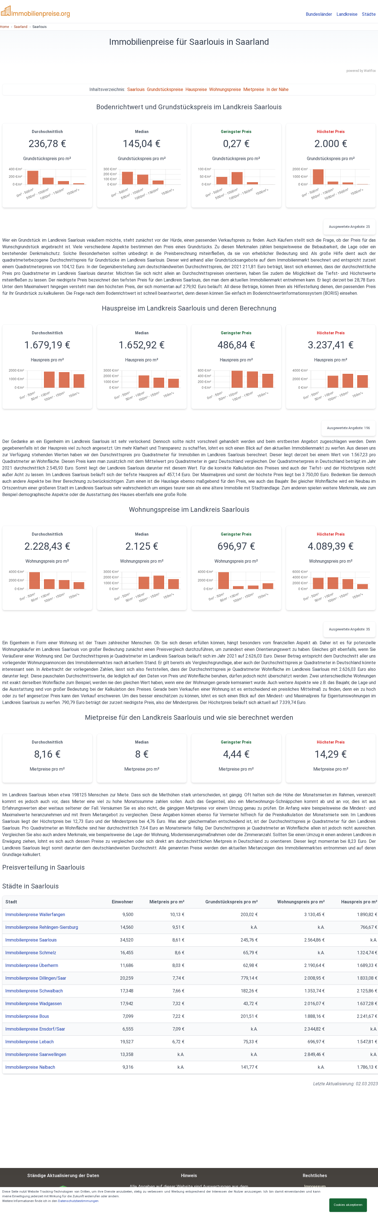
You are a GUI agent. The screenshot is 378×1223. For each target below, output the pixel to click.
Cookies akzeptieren (348, 1205)
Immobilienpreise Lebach (29, 1041)
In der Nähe (277, 89)
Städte (369, 14)
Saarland (20, 27)
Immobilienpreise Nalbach (30, 1067)
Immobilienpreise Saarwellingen (35, 1054)
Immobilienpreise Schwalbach (34, 990)
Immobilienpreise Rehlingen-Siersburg (41, 927)
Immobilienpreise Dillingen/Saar (35, 978)
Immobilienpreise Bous (27, 1016)
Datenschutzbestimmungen (78, 1201)
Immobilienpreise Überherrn (31, 965)
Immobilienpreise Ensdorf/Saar (35, 1029)
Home (4, 27)
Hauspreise (196, 89)
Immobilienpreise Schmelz (30, 952)
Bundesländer (319, 14)
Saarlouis (136, 89)
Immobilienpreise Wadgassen (33, 1003)
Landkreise (347, 14)
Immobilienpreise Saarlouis (31, 940)
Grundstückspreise (165, 89)
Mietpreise (253, 89)
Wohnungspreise (225, 89)
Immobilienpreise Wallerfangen (35, 914)
